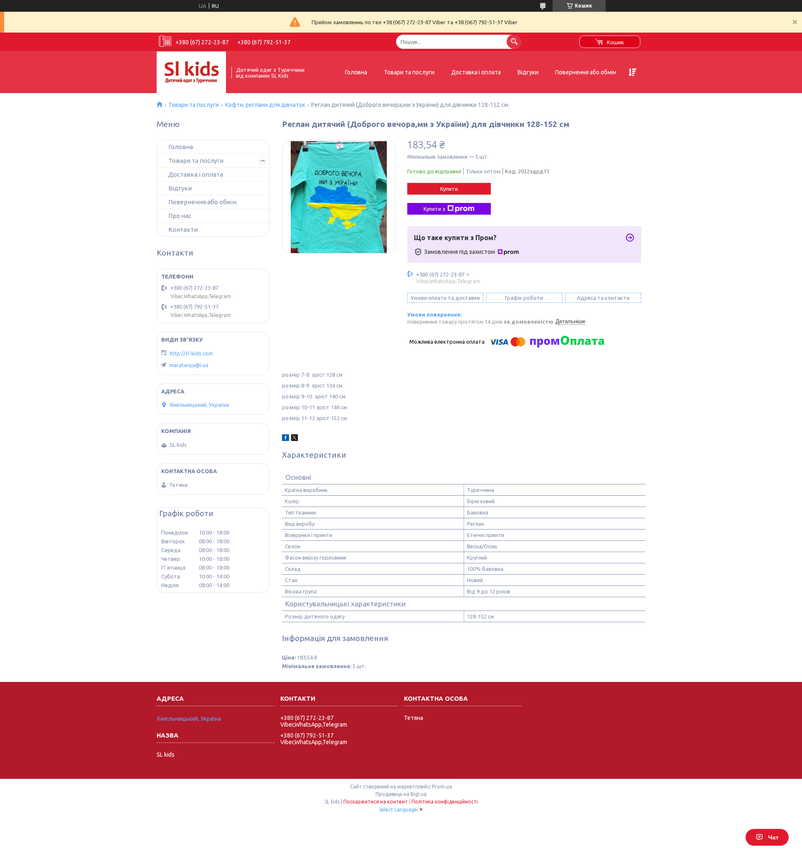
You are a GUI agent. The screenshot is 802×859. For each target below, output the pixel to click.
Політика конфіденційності (444, 801)
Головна (356, 72)
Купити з (434, 209)
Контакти (183, 229)
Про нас (179, 215)
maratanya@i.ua (188, 365)
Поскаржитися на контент (375, 801)
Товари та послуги (409, 72)
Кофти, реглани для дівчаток (265, 104)
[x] (294, 439)
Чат (773, 837)
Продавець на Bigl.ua (401, 794)
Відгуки (528, 72)
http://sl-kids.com (191, 353)
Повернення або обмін (585, 72)
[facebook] (285, 439)
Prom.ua (442, 786)
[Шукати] (514, 41)
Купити (449, 189)
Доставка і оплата (476, 72)
